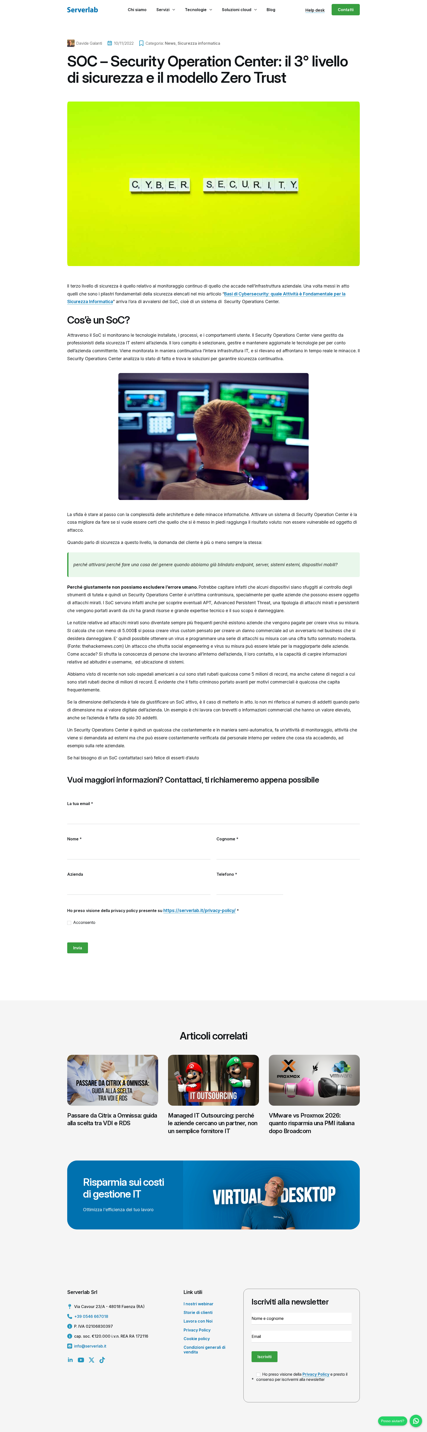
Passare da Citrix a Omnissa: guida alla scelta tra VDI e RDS (112, 1119)
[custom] (102, 1360)
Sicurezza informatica (199, 43)
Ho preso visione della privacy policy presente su (153, 910)
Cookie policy (197, 1338)
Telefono (226, 874)
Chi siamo (137, 9)
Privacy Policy (197, 1330)
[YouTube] (81, 1360)
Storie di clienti (198, 1312)
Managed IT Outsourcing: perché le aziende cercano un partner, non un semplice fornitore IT (212, 1123)
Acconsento (83, 922)
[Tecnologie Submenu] (211, 9)
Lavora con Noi (198, 1321)
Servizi (163, 9)
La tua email (80, 803)
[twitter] (91, 1360)
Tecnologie (196, 9)
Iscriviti (264, 1356)
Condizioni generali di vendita (204, 1349)
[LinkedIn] (70, 1360)
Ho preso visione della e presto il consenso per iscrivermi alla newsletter (301, 1377)
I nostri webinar (199, 1303)
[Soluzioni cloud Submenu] (255, 9)
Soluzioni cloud (236, 9)
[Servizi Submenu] (174, 9)
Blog (271, 9)
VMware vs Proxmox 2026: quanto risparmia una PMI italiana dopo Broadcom (311, 1123)
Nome (74, 838)
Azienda (75, 874)
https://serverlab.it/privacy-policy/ (199, 910)
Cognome (227, 838)
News (170, 43)
